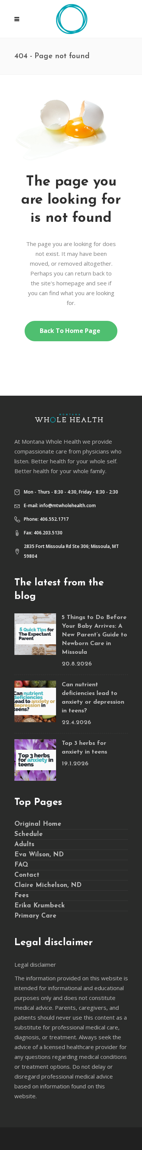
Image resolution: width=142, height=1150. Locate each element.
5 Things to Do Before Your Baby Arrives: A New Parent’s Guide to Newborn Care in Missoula (94, 634)
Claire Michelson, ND (47, 885)
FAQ (21, 865)
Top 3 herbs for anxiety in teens (84, 747)
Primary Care (35, 916)
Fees (21, 895)
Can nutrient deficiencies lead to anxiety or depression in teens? (93, 698)
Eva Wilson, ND (39, 854)
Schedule (28, 834)
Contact (26, 875)
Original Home (37, 824)
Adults (24, 844)
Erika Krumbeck (39, 905)
